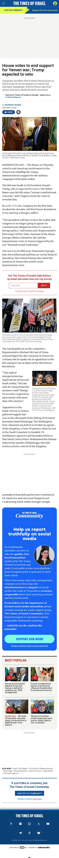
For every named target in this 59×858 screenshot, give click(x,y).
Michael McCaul (20, 771)
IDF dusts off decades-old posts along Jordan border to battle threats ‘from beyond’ (15, 720)
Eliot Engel (8, 771)
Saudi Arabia (48, 771)
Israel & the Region (20, 769)
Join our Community (13, 10)
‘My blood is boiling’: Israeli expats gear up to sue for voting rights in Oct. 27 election (41, 719)
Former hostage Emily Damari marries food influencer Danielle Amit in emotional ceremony (41, 687)
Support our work (29, 639)
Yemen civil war (35, 771)
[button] (55, 3)
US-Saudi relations (11, 773)
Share (10, 112)
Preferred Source (13, 97)
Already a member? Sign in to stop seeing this (29, 645)
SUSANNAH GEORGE (13, 105)
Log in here (37, 799)
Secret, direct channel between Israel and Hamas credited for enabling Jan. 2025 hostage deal (15, 688)
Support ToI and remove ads (44, 10)
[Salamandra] (44, 847)
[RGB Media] (24, 847)
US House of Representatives (41, 769)
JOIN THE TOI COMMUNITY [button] (29, 793)
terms (41, 291)
